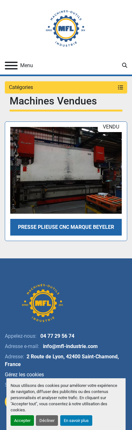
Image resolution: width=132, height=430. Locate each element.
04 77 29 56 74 (56, 336)
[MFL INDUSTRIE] (42, 303)
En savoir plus (76, 420)
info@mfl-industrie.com (70, 346)
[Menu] (11, 65)
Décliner (46, 420)
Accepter (22, 420)
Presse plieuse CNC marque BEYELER (66, 227)
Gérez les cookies (24, 375)
